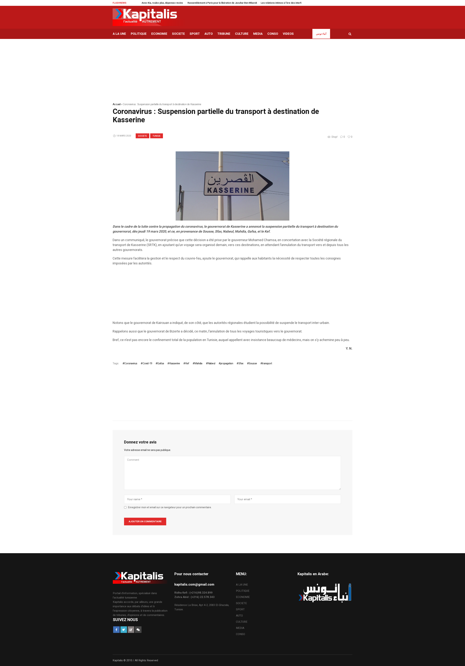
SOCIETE (142, 136)
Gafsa (160, 363)
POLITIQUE (242, 591)
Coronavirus (130, 363)
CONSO (240, 634)
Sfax (240, 363)
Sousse (253, 363)
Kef (187, 363)
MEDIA (240, 628)
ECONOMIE (243, 597)
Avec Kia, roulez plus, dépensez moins (145, 3)
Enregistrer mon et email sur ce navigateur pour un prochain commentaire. (170, 507)
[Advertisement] (222, 294)
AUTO (239, 616)
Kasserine (174, 363)
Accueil (116, 104)
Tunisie (157, 136)
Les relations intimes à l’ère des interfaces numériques (272, 3)
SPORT (240, 609)
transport (267, 363)
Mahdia (198, 363)
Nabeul (211, 363)
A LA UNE (242, 585)
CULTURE (241, 622)
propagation (226, 363)
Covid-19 (147, 363)
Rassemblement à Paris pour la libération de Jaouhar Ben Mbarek (204, 3)
